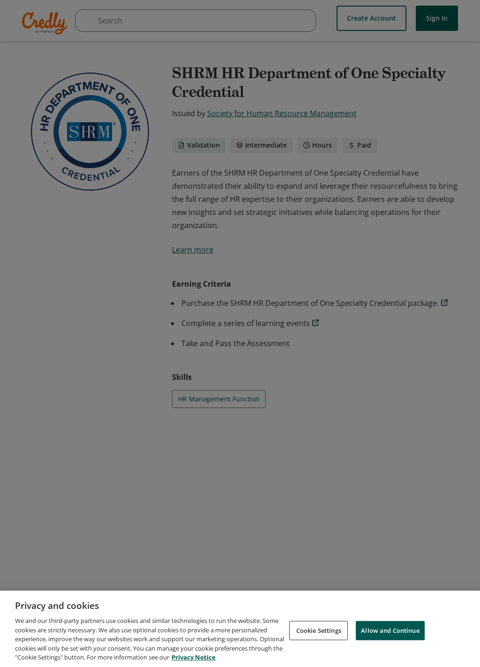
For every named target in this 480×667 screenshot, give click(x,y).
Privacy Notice (194, 657)
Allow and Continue (390, 630)
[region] (240, 629)
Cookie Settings (318, 630)
